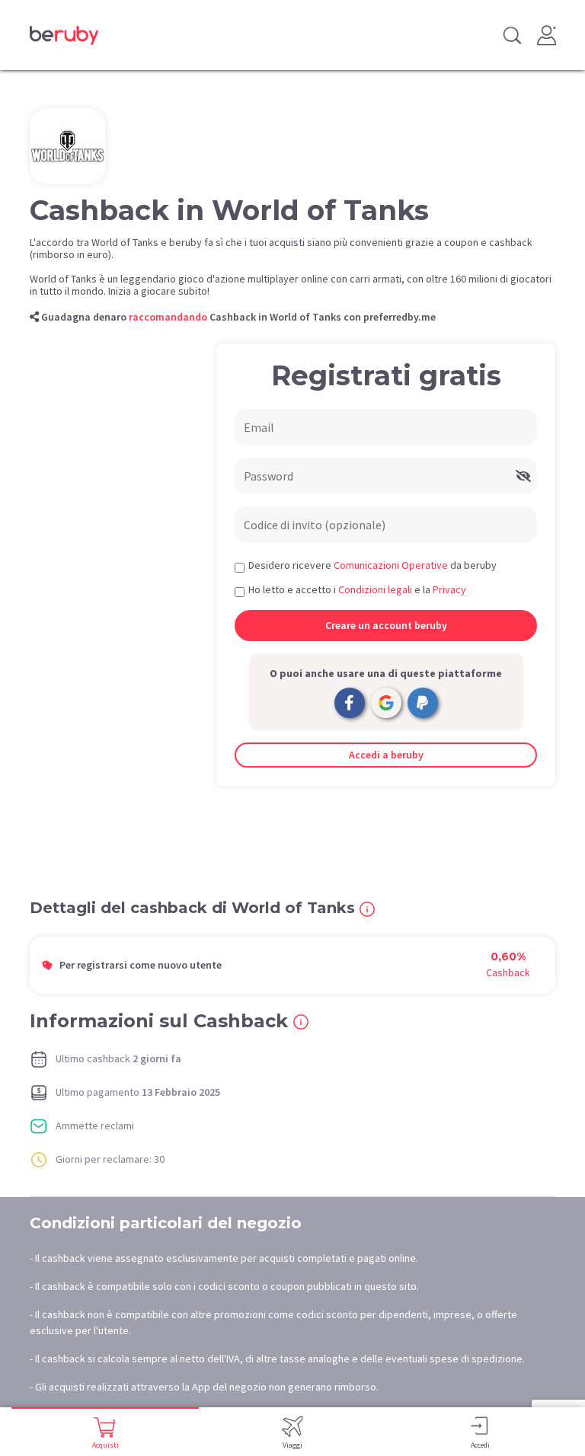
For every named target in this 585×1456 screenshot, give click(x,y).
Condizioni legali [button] (375, 589)
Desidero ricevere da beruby (372, 565)
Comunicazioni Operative (391, 565)
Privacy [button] (449, 589)
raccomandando (168, 317)
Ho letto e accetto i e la (357, 589)
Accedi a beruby (386, 755)
